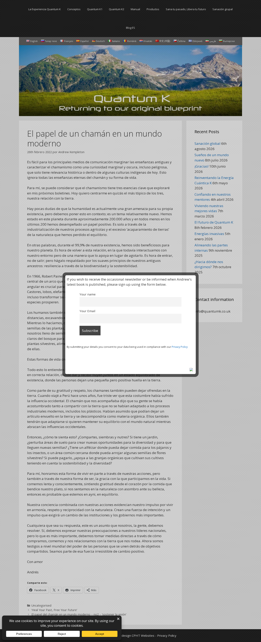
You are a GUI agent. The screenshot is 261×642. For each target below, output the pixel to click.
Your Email (87, 311)
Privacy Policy (180, 347)
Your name (88, 294)
